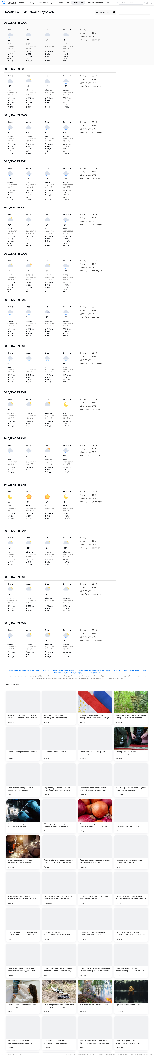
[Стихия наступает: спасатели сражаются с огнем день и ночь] (23, 961)
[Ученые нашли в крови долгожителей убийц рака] (23, 816)
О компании (10, 1054)
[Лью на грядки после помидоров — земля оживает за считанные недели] (23, 925)
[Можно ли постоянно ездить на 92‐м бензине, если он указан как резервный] (95, 1033)
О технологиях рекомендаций (105, 1054)
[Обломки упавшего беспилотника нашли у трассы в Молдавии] (59, 997)
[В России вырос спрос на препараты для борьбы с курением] (59, 744)
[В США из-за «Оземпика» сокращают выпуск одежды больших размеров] (59, 708)
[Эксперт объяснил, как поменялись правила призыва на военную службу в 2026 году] (131, 744)
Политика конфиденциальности (84, 1054)
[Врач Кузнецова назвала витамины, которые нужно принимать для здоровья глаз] (131, 1033)
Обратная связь (122, 1054)
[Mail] (3, 2)
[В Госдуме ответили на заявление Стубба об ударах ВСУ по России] (95, 961)
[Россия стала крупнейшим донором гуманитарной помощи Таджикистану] (95, 708)
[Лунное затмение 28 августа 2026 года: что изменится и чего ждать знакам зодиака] (59, 888)
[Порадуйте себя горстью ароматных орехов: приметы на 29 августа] (131, 961)
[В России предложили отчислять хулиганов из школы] (95, 888)
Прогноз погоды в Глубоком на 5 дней (58, 670)
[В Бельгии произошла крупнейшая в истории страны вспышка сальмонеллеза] (59, 925)
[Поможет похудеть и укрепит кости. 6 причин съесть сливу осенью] (95, 744)
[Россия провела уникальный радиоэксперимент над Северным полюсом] (95, 925)
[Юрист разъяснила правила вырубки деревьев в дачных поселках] (23, 852)
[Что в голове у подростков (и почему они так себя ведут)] (23, 780)
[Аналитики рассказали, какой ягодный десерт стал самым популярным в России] (95, 780)
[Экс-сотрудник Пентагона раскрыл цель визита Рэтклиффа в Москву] (131, 925)
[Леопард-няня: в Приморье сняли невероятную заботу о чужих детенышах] (131, 708)
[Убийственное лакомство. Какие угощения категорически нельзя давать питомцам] (23, 708)
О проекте (68, 1054)
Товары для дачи (93, 672)
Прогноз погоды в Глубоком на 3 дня (23, 670)
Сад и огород (76, 672)
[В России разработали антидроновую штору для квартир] (59, 1033)
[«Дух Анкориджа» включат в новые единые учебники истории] (23, 888)
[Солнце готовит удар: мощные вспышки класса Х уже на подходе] (131, 888)
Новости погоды (61, 672)
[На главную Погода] (10, 2)
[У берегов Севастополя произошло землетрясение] (23, 1033)
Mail (3, 1054)
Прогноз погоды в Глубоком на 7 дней (94, 670)
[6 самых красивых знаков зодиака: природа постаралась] (131, 780)
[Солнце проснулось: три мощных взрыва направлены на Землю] (23, 744)
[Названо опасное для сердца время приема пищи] (131, 852)
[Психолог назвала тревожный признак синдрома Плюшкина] (131, 816)
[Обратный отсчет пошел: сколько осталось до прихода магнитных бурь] (59, 852)
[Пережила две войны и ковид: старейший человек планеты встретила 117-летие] (59, 780)
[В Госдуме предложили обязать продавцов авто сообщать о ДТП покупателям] (59, 961)
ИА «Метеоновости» (145, 1054)
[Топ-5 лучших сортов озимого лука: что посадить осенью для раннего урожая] (95, 816)
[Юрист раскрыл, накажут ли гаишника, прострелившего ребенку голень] (59, 816)
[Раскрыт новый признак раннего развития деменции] (23, 997)
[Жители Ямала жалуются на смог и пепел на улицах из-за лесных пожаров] (95, 997)
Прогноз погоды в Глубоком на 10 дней (130, 670)
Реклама (19, 1054)
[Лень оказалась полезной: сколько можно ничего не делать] (95, 852)
